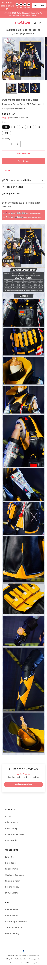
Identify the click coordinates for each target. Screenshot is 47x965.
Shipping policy (32, 963)
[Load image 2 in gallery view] (23, 88)
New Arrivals (11, 915)
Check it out (39, 5)
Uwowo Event (12, 909)
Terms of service (17, 963)
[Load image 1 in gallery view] (11, 88)
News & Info (11, 840)
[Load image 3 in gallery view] (35, 88)
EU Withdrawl (12, 893)
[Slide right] (44, 89)
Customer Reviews (14, 834)
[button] (5, 23)
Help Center (11, 863)
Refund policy (21, 959)
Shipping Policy (12, 881)
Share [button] (7, 170)
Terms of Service (13, 927)
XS (6, 127)
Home (8, 816)
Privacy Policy (12, 933)
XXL (6, 133)
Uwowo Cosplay (21, 956)
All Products (11, 822)
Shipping (5, 118)
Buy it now (23, 161)
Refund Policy (12, 887)
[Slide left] (3, 89)
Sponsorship (11, 869)
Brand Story (11, 828)
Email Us (9, 857)
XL (39, 127)
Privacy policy (35, 959)
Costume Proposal (14, 875)
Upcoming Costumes (16, 921)
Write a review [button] (23, 784)
